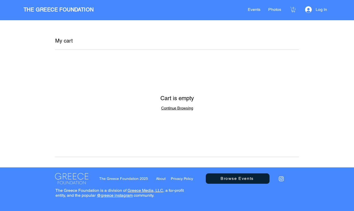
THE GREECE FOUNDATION (59, 9)
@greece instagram (115, 195)
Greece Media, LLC (145, 190)
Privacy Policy (182, 178)
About (161, 178)
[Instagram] (281, 178)
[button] (293, 9)
